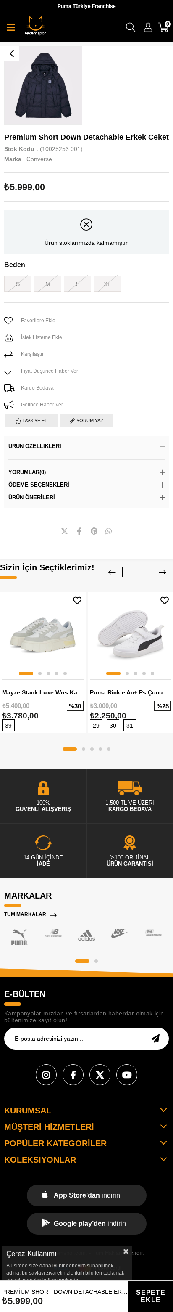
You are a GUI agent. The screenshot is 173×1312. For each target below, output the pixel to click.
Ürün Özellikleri (34, 446)
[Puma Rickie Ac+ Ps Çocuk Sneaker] (130, 635)
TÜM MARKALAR (25, 914)
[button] (26, 673)
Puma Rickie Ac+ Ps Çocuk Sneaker (130, 692)
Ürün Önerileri (31, 497)
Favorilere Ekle (77, 600)
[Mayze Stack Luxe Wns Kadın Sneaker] (43, 635)
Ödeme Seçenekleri (38, 485)
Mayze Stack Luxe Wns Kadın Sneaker (43, 692)
